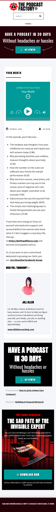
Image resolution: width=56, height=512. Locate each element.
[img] (28, 96)
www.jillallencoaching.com (21, 329)
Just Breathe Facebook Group (26, 260)
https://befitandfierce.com (23, 240)
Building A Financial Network (29, 402)
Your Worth (13, 73)
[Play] (29, 111)
